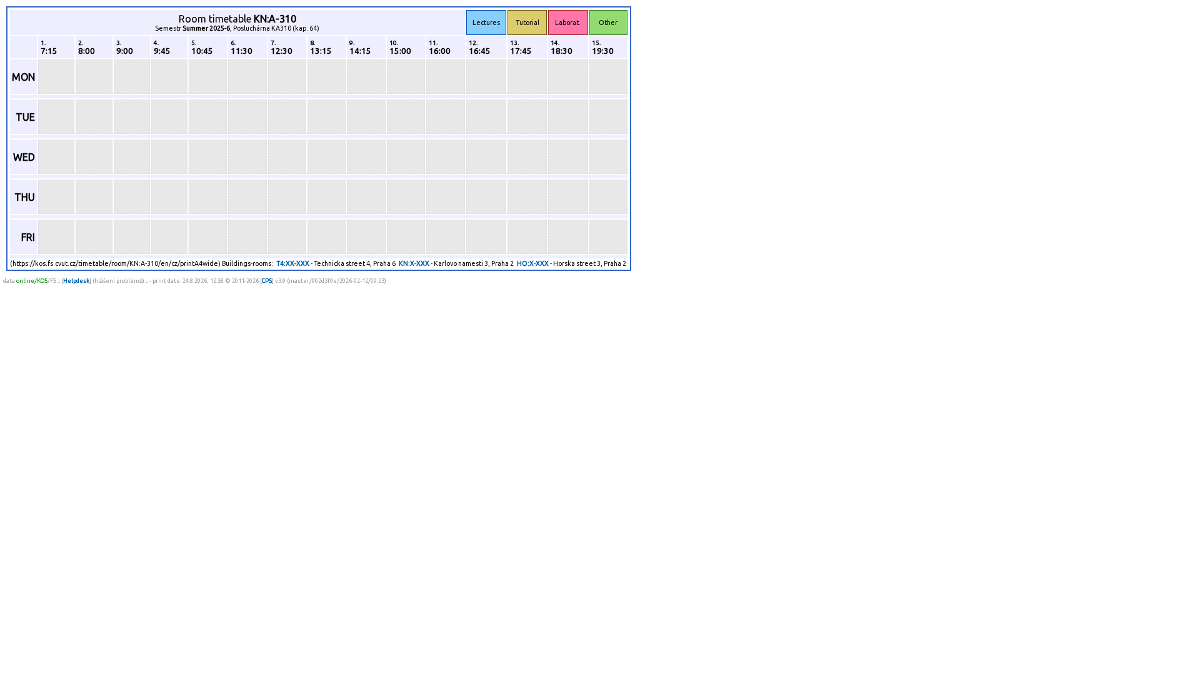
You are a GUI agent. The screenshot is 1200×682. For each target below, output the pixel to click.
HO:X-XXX (533, 263)
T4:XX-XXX (292, 263)
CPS (267, 280)
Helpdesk (76, 280)
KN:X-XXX (414, 263)
